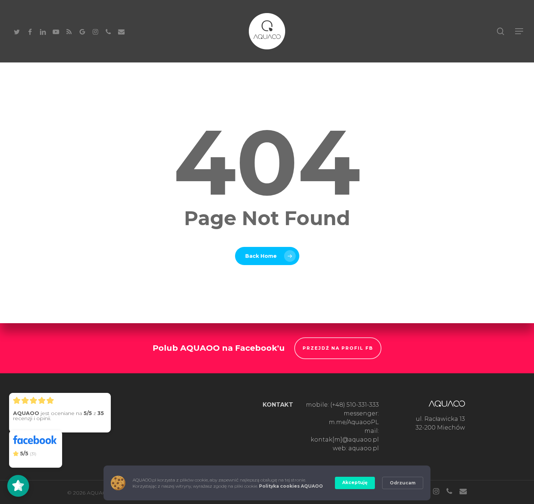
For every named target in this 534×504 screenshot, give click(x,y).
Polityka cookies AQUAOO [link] (291, 486)
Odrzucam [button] (403, 482)
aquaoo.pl (363, 448)
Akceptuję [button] (355, 482)
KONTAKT (278, 404)
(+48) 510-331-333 (354, 404)
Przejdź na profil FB (338, 348)
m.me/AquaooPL (354, 422)
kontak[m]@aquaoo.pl (345, 439)
